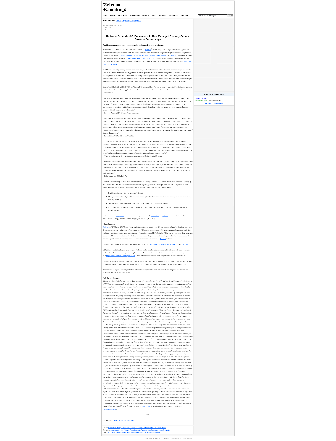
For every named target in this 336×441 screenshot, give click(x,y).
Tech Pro (174, 55)
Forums (145, 16)
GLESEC (145, 55)
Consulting (135, 16)
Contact (162, 16)
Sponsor (184, 16)
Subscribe (173, 16)
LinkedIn (161, 244)
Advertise (122, 16)
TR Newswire (114, 7)
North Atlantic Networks (158, 55)
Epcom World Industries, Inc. (131, 55)
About (113, 16)
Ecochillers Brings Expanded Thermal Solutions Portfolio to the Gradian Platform (137, 427)
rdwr (110, 27)
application (155, 216)
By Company (128, 21)
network (165, 216)
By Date (137, 21)
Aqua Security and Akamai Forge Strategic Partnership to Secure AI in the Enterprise (140, 430)
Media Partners (176, 438)
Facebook (153, 244)
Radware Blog (170, 244)
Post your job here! (201, 98)
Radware (148, 49)
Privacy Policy (187, 438)
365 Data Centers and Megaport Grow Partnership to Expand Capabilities (133, 432)
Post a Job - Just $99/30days (213, 103)
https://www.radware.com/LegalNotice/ (120, 255)
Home (105, 16)
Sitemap (166, 438)
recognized (120, 216)
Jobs (154, 16)
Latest (118, 21)
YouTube (185, 244)
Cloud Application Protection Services (140, 58)
